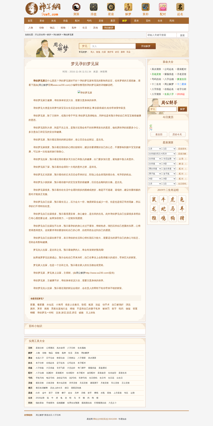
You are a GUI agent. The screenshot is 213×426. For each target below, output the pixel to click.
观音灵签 (40, 383)
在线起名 (50, 363)
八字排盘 (40, 368)
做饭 (128, 308)
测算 (76, 14)
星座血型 (102, 373)
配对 (163, 14)
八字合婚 (40, 373)
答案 (135, 308)
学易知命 (122, 419)
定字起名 (61, 363)
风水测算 (92, 358)
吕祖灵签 (50, 383)
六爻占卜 (113, 403)
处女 (70, 393)
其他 (95, 27)
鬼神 (74, 27)
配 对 (181, 169)
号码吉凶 (156, 79)
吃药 (121, 308)
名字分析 (40, 363)
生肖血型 (112, 373)
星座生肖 (123, 373)
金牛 (44, 393)
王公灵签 (126, 383)
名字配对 (82, 363)
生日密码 (93, 378)
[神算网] (43, 1)
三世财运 (71, 358)
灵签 (30, 383)
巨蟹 (57, 393)
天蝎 (83, 393)
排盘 (94, 14)
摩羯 (96, 393)
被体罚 (106, 308)
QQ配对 (49, 373)
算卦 (146, 14)
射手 (90, 393)
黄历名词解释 (42, 388)
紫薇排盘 (92, 368)
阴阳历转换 (76, 388)
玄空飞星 (61, 368)
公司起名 (71, 363)
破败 (81, 312)
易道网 (90, 419)
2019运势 (40, 398)
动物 (41, 27)
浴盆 (98, 304)
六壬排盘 (50, 368)
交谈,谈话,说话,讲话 (66, 312)
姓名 (30, 363)
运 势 (181, 159)
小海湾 (59, 304)
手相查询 (50, 403)
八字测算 (82, 358)
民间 (30, 403)
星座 (111, 14)
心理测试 (50, 348)
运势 (133, 393)
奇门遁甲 (82, 368)
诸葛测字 (94, 383)
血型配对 (91, 373)
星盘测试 (103, 368)
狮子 (64, 393)
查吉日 (158, 134)
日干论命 (50, 358)
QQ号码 (72, 378)
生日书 (103, 378)
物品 (52, 27)
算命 (30, 358)
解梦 (128, 14)
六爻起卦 (71, 368)
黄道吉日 (181, 79)
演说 (128, 304)
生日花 (111, 378)
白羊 (38, 393)
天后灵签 (84, 383)
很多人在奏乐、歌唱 (75, 304)
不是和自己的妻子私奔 (88, 308)
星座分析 (40, 348)
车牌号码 (83, 378)
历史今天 (177, 134)
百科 (30, 348)
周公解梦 (43, 85)
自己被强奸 (117, 304)
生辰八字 (40, 358)
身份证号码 (62, 378)
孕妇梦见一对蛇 (45, 312)
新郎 (123, 52)
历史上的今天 (56, 388)
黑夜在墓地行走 (59, 308)
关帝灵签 (73, 383)
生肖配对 (70, 373)
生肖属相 (82, 348)
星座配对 (60, 373)
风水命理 (61, 348)
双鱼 (109, 393)
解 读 (181, 164)
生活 (84, 27)
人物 (30, 27)
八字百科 (71, 348)
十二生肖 (156, 84)
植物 (63, 27)
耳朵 (128, 52)
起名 (180, 14)
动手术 (106, 304)
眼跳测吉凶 (87, 403)
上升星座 (118, 393)
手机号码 (40, 378)
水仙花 (50, 304)
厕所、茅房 (36, 308)
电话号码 (50, 378)
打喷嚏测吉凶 (100, 403)
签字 (114, 308)
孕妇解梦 (108, 27)
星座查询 (182, 149)
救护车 (110, 52)
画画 (46, 308)
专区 (126, 393)
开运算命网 (40, 34)
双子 (51, 393)
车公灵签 (115, 383)
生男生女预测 (73, 403)
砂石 (117, 52)
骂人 (93, 52)
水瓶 (103, 393)
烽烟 (72, 308)
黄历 (30, 388)
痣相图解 (61, 403)
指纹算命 (40, 403)
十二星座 (181, 84)
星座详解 (182, 154)
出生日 (120, 378)
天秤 (77, 393)
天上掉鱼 (90, 312)
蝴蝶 (32, 312)
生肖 (30, 398)
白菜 (104, 52)
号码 (30, 378)
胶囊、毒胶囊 (37, 304)
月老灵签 (105, 383)
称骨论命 (61, 358)
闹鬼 (98, 52)
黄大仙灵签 (62, 383)
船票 (91, 304)
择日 (67, 388)
